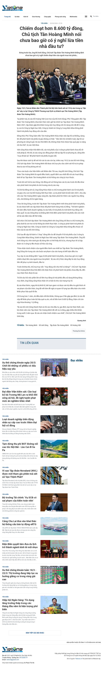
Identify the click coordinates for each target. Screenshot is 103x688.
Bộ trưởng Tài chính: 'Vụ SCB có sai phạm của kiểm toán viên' (19, 499)
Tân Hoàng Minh (31, 325)
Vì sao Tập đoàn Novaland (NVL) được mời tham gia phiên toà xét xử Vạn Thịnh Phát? (19, 473)
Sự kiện (17, 17)
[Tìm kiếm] (91, 16)
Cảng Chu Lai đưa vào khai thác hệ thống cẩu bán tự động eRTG (19, 523)
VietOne (12, 8)
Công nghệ (47, 17)
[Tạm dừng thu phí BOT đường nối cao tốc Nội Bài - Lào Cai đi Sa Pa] (54, 449)
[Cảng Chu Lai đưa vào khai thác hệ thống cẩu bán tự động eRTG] (54, 526)
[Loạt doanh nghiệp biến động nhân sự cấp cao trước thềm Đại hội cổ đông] (54, 424)
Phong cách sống (60, 17)
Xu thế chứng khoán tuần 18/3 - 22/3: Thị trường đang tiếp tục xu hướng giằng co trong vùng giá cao (20, 575)
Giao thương (36, 17)
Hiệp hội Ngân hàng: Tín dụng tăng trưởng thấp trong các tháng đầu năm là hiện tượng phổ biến (20, 605)
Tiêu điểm (44, 23)
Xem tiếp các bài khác (35, 633)
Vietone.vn (79, 659)
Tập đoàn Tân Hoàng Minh (59, 325)
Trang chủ (7, 17)
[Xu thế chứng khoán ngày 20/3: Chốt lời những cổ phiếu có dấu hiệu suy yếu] (54, 367)
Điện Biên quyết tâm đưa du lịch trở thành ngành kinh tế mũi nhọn (20, 546)
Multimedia (73, 17)
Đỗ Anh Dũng (43, 325)
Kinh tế (26, 17)
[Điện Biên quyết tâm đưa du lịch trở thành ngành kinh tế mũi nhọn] (54, 549)
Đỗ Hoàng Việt (75, 325)
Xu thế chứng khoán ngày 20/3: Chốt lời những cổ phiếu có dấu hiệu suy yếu (19, 365)
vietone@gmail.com (13, 660)
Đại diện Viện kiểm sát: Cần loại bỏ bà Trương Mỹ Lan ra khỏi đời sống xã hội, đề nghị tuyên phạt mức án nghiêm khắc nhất (19, 396)
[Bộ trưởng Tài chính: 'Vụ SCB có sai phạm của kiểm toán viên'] (54, 502)
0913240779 (23, 657)
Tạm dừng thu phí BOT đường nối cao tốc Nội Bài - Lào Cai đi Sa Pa (20, 446)
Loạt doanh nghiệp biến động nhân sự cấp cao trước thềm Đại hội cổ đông (19, 422)
